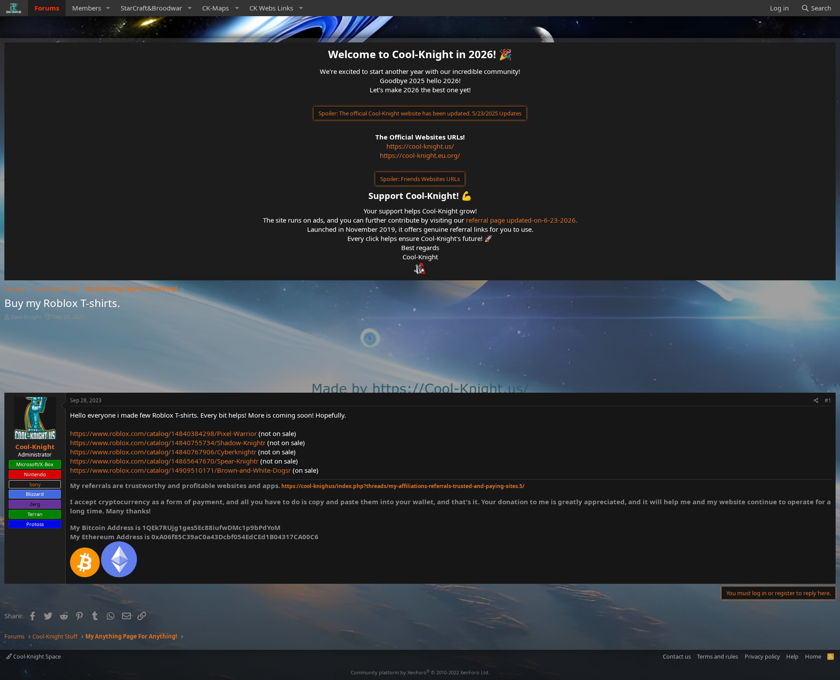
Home (813, 656)
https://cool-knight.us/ (420, 146)
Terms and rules (717, 656)
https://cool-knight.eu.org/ (420, 155)
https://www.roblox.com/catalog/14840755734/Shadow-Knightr (168, 442)
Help (792, 656)
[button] (108, 8)
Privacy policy (762, 656)
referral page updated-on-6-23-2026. (522, 220)
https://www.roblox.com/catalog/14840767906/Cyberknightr (163, 451)
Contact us (677, 656)
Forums (47, 7)
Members (86, 7)
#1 (828, 400)
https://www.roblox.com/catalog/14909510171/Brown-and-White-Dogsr (180, 470)
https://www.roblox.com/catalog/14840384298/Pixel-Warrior (163, 433)
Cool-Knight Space (36, 656)
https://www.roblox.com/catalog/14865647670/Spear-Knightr (164, 461)
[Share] (816, 401)
